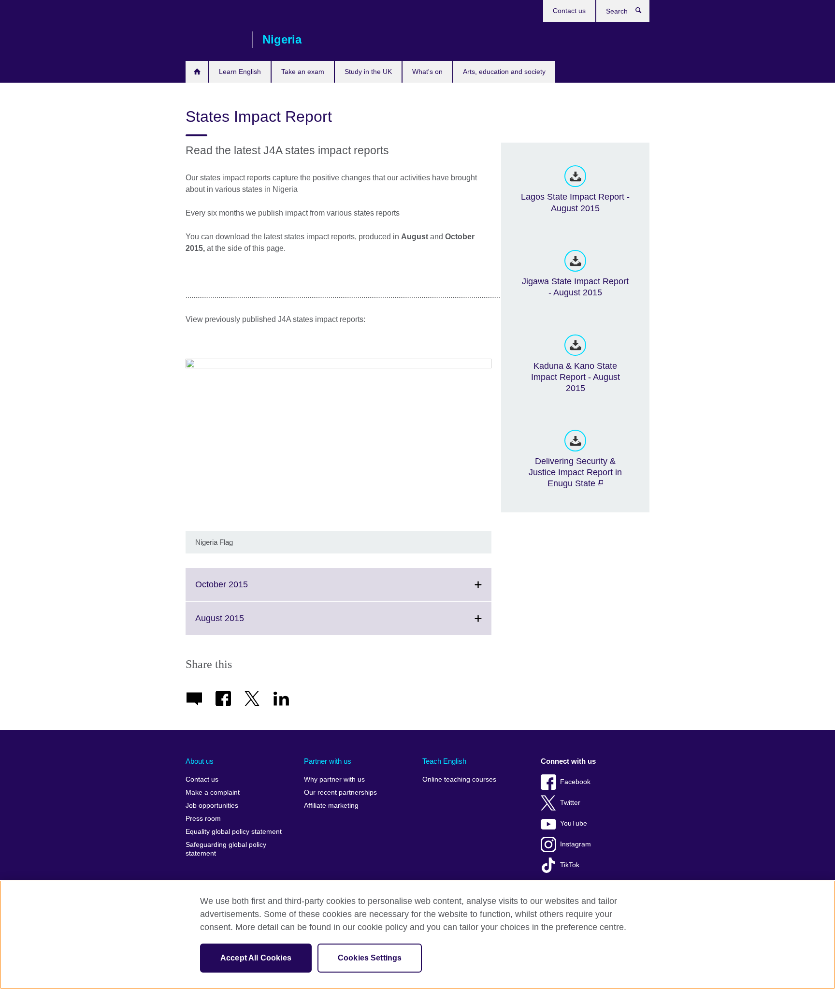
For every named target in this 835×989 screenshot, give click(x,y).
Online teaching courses (459, 779)
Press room (203, 818)
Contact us (569, 11)
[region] (417, 934)
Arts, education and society (504, 71)
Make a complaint (213, 792)
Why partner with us (334, 779)
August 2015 (241, 624)
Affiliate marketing (331, 805)
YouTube (573, 823)
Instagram (575, 844)
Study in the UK (368, 71)
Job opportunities (212, 805)
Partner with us (327, 761)
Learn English (240, 71)
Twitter (570, 802)
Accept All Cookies (255, 958)
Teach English (444, 761)
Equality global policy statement (234, 831)
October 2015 (242, 590)
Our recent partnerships (340, 792)
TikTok (569, 865)
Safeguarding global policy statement (226, 849)
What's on (427, 71)
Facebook (575, 781)
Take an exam (302, 71)
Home (197, 72)
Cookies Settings (370, 958)
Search (643, 12)
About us (200, 761)
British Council (214, 39)
